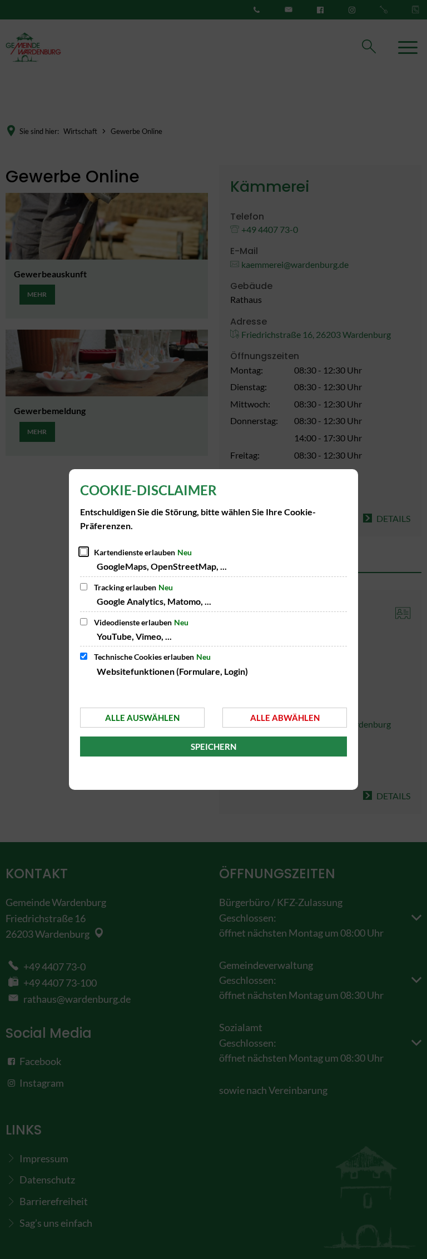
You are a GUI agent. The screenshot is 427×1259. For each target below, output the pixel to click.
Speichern (213, 747)
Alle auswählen (142, 718)
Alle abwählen (285, 718)
